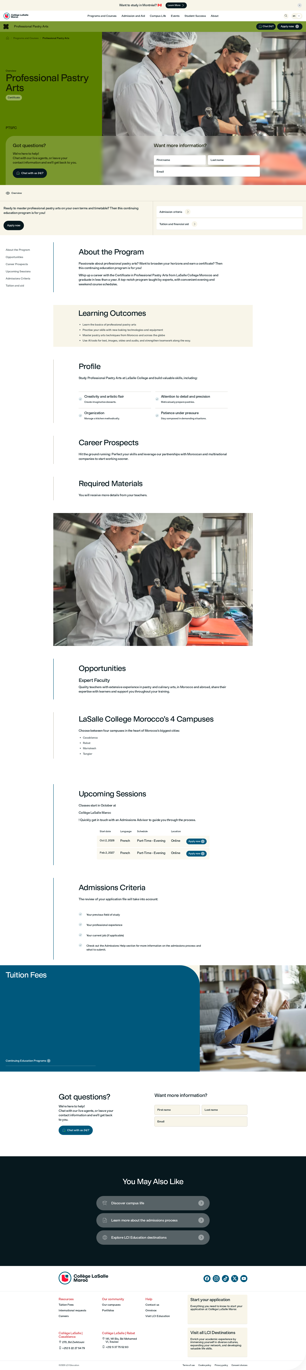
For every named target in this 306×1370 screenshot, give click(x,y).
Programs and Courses (102, 16)
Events (175, 16)
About (214, 16)
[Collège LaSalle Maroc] (16, 16)
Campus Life (158, 16)
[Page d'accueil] (83, 1283)
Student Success (195, 16)
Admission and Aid (133, 16)
